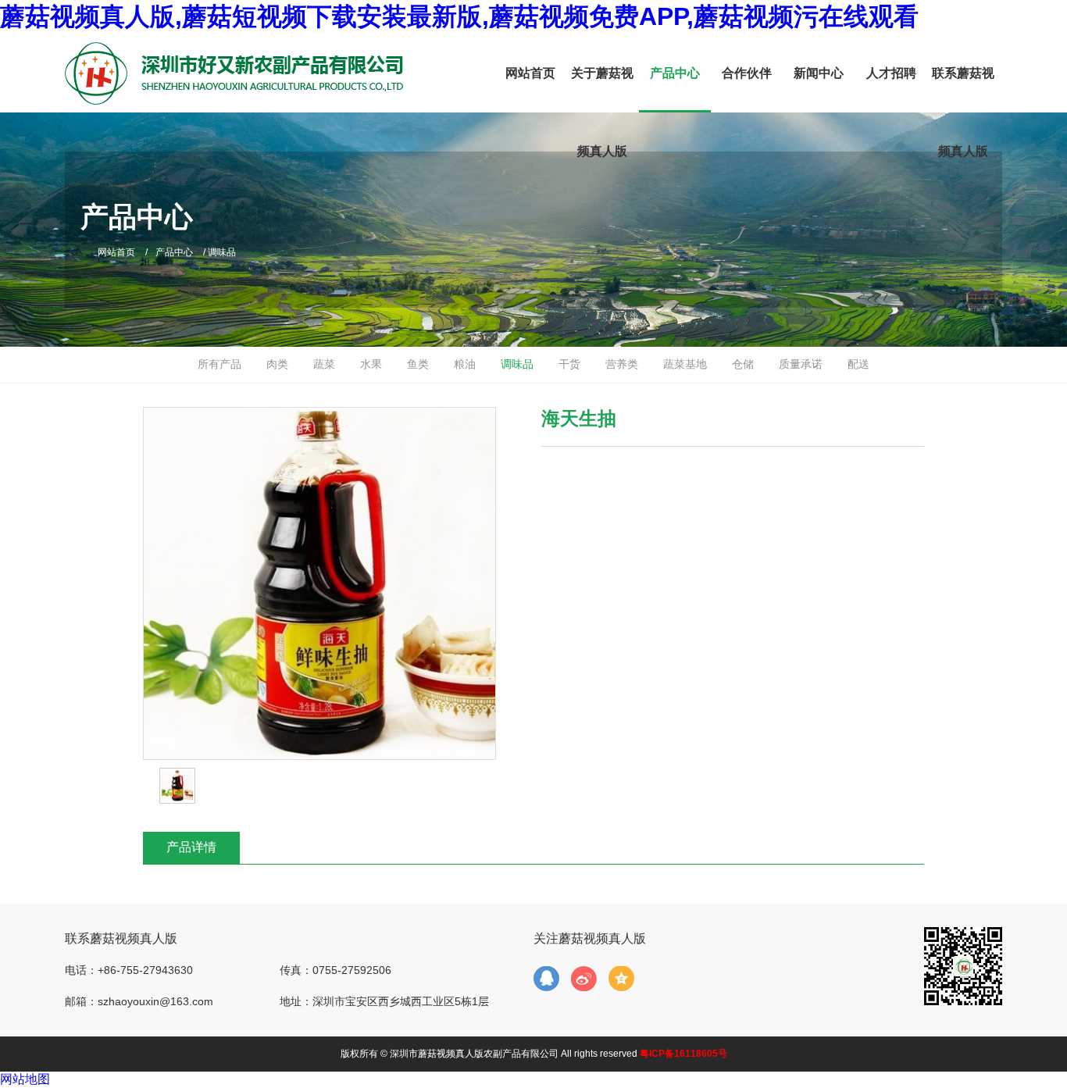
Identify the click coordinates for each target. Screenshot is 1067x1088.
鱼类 (418, 364)
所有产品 (219, 364)
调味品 (517, 364)
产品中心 (675, 73)
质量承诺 (801, 364)
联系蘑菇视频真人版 (963, 112)
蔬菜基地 (685, 364)
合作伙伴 (747, 73)
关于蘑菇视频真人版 (602, 112)
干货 (569, 364)
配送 (858, 364)
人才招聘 (891, 73)
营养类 (621, 364)
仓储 (743, 364)
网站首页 (530, 73)
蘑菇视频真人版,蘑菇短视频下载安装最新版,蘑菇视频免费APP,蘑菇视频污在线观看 (459, 16)
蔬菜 (324, 364)
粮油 (465, 364)
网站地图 (25, 1079)
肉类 (277, 364)
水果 (371, 364)
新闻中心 (819, 73)
